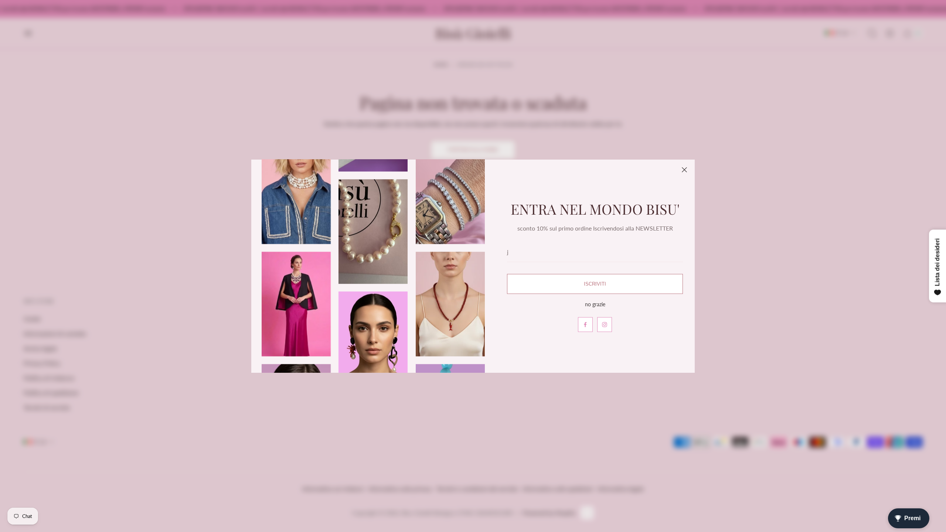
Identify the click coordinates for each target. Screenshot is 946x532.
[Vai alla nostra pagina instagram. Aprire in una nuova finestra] (604, 324)
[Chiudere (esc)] (684, 170)
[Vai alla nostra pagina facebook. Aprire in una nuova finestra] (585, 324)
